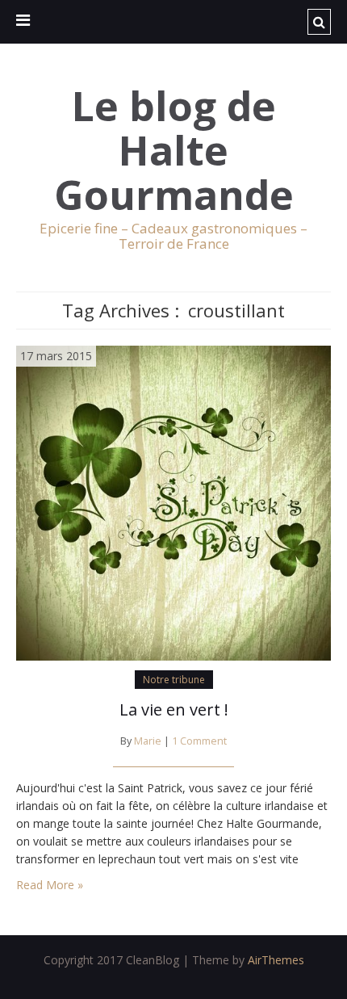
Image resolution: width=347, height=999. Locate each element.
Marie (147, 741)
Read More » (49, 884)
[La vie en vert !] (173, 501)
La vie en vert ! (173, 709)
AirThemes (276, 960)
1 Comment (199, 741)
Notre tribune (174, 679)
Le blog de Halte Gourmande (174, 150)
